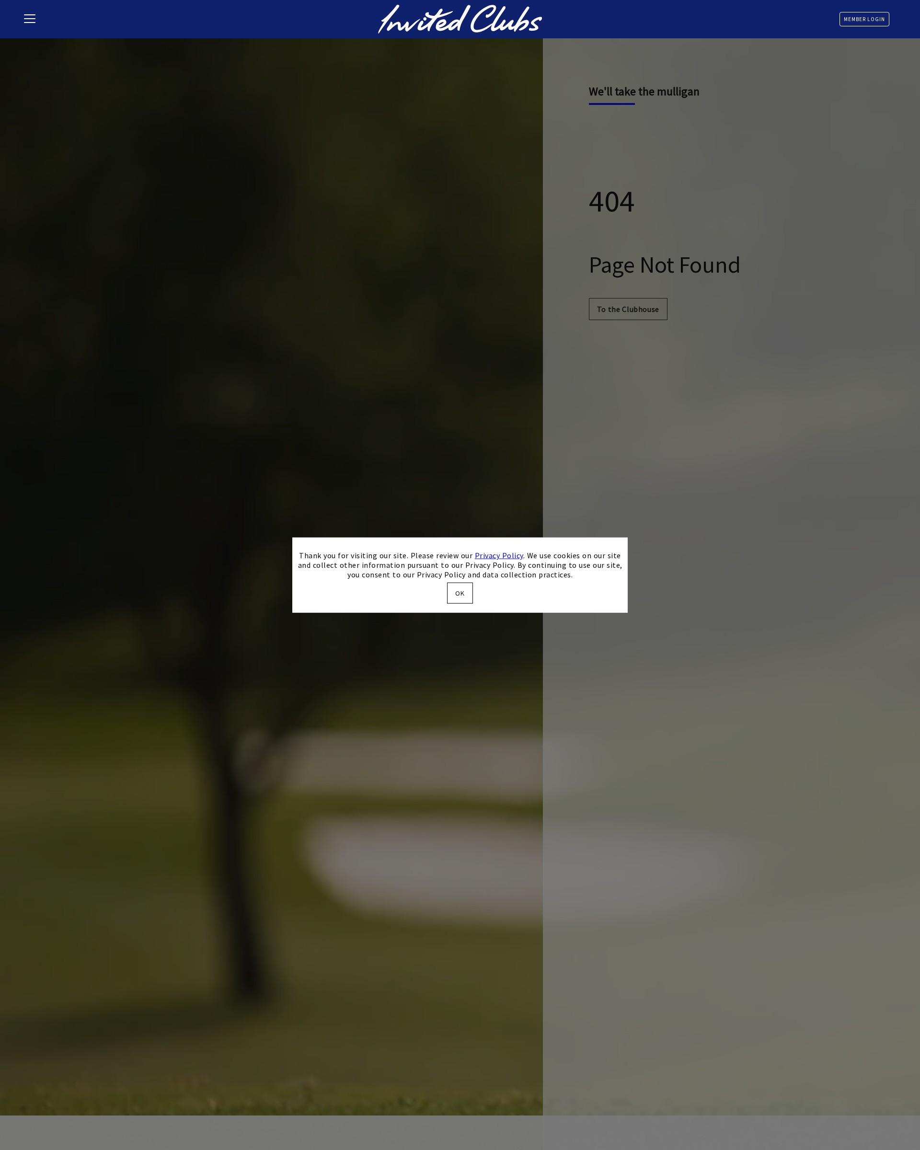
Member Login (864, 19)
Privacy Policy (499, 555)
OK (460, 592)
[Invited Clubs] (460, 19)
